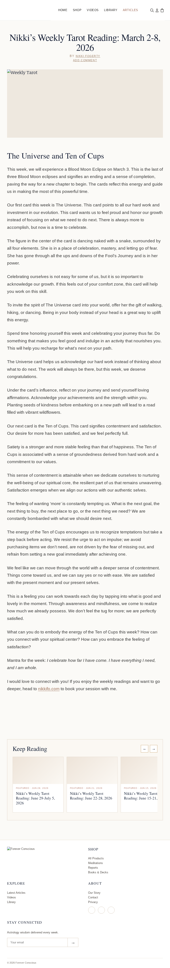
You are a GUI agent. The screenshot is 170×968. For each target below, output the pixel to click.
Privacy (93, 902)
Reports (93, 867)
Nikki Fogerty (88, 56)
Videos (93, 10)
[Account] (157, 10)
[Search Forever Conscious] (152, 10)
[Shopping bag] (162, 10)
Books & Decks (98, 872)
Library (111, 10)
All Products (96, 858)
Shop (77, 10)
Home (63, 10)
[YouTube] (111, 910)
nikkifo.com (49, 688)
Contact (93, 897)
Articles (130, 10)
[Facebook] (101, 910)
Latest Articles (16, 892)
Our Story (94, 892)
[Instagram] (91, 910)
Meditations (95, 863)
